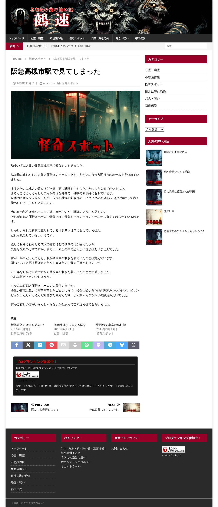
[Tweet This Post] (28, 345)
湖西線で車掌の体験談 (111, 325)
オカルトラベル (70, 466)
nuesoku (49, 83)
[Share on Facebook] (17, 345)
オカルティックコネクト (76, 462)
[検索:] (186, 46)
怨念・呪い (122, 38)
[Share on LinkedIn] (40, 345)
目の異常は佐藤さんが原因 (179, 191)
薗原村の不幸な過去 (175, 151)
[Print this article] (75, 345)
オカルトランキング (26, 380)
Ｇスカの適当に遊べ (73, 457)
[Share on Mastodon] (98, 345)
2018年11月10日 (27, 83)
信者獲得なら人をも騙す (69, 325)
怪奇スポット (77, 38)
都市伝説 (140, 38)
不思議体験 (56, 38)
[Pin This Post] (51, 345)
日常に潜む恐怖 (100, 38)
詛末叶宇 (169, 211)
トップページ (16, 38)
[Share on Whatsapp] (87, 345)
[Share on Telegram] (110, 345)
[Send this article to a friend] (63, 345)
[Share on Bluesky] (122, 345)
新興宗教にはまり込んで (27, 325)
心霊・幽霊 (37, 38)
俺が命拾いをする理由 (177, 171)
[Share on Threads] (133, 345)
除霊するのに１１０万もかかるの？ (184, 231)
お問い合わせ (119, 448)
